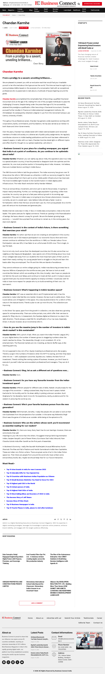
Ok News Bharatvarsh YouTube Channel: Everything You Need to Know (89, 105)
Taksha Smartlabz (95, 76)
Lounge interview (20, 10)
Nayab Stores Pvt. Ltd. (95, 86)
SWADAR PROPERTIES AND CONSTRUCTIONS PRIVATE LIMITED (12, 584)
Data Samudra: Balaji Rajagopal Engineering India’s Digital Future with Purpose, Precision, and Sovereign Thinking (13, 559)
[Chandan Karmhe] (37, 65)
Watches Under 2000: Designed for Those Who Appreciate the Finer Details (89, 144)
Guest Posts (46, 10)
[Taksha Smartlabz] (83, 78)
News (4, 10)
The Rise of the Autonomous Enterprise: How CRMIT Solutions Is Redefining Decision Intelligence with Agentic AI (60, 559)
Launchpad (67, 10)
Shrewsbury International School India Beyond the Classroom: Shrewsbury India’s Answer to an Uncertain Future (35, 586)
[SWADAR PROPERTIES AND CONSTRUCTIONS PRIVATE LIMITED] (13, 573)
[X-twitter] (17, 662)
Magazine (11, 10)
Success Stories (55, 10)
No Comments (36, 28)
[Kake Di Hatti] (83, 68)
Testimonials (95, 10)
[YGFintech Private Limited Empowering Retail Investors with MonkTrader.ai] (90, 33)
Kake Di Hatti (94, 66)
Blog (30, 10)
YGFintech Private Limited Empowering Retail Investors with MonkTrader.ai (89, 45)
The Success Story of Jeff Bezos (18, 497)
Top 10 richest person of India (17, 487)
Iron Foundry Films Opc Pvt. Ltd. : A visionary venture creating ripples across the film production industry (36, 558)
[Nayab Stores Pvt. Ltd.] (83, 87)
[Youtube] (22, 662)
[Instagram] (8, 662)
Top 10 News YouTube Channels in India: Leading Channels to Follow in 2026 (90, 135)
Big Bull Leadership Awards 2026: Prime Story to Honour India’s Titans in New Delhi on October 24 (40, 646)
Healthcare (76, 10)
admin (6, 28)
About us (39, 618)
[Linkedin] (13, 662)
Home (30, 618)
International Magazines (92, 3)
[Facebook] (4, 662)
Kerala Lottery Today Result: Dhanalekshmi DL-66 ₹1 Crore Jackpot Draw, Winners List (88, 125)
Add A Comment (37, 603)
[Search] (78, 4)
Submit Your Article (72, 618)
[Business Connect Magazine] (55, 4)
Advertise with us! (54, 618)
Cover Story (84, 10)
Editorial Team (84, 623)
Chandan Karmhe (9, 99)
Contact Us (97, 623)
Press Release (36, 10)
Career (99, 618)
